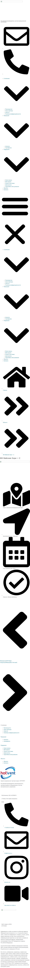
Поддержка (3, 745)
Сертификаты (8, 147)
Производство (8, 109)
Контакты (6, 189)
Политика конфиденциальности (13, 114)
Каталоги (7, 146)
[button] (15, 220)
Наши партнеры (9, 110)
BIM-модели (8, 181)
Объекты (6, 188)
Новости (7, 112)
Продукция (3, 736)
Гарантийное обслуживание (12, 186)
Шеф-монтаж (8, 184)
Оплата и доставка (9, 183)
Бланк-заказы (8, 180)
